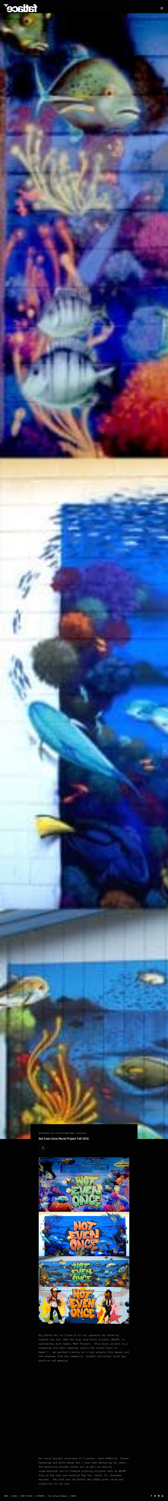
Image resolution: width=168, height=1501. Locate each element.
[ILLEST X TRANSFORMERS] (3, 750)
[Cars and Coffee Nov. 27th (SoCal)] (165, 750)
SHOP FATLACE (27, 1496)
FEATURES (40, 1496)
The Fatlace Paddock (57, 1496)
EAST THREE (69, 1133)
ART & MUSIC (44, 1133)
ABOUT (73, 1496)
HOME (6, 1496)
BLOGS (14, 1496)
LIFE (52, 1133)
